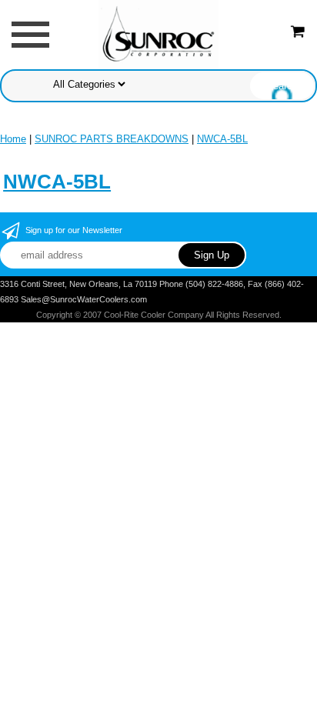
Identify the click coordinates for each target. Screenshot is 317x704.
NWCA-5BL (222, 139)
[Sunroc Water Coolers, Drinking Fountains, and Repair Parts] (158, 33)
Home (13, 139)
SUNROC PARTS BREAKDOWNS (112, 139)
